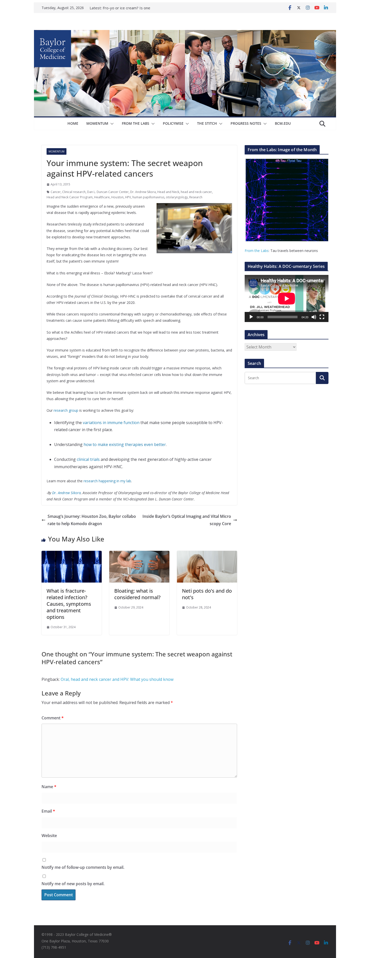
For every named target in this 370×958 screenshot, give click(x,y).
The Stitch (207, 123)
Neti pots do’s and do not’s (207, 594)
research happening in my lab (107, 480)
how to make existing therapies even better (125, 444)
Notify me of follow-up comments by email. (83, 867)
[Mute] (313, 317)
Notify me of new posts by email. (73, 883)
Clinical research (74, 192)
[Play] (251, 317)
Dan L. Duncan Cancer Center (108, 192)
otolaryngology (177, 197)
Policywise (173, 123)
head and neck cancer (196, 192)
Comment (53, 718)
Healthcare (102, 197)
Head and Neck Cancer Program (70, 197)
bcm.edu (283, 123)
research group (66, 410)
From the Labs (257, 250)
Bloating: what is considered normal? (137, 594)
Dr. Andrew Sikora (143, 192)
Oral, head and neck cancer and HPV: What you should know (117, 679)
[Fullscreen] (321, 317)
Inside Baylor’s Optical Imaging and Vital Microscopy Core (186, 520)
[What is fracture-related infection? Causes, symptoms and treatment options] (72, 554)
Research (195, 197)
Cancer (56, 192)
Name (49, 786)
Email (48, 811)
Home (72, 123)
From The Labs (135, 123)
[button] (111, 123)
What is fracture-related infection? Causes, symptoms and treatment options (69, 603)
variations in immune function (111, 422)
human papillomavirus (148, 197)
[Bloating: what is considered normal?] (139, 554)
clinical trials (88, 459)
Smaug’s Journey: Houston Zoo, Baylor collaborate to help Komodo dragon (92, 520)
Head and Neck (168, 192)
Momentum (97, 123)
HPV (128, 197)
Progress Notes (246, 123)
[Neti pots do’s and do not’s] (207, 554)
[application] (286, 298)
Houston (117, 197)
